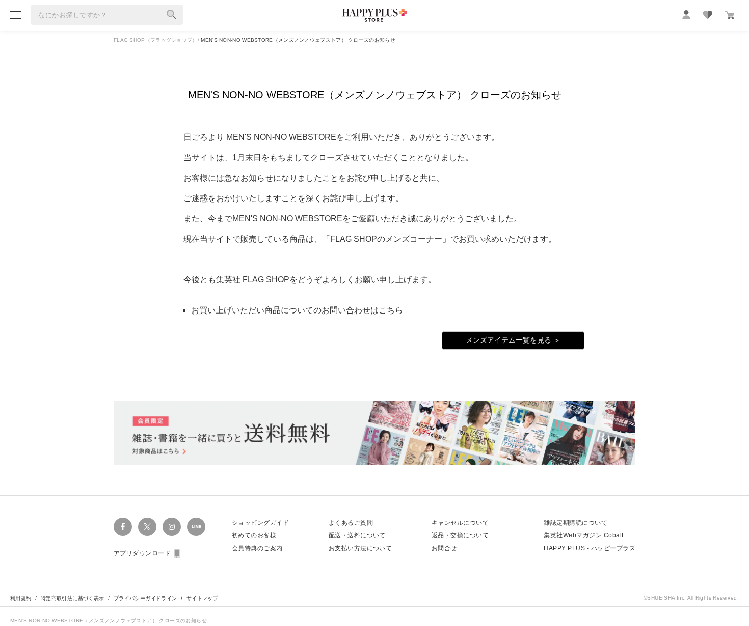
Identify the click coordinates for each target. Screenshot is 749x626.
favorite (708, 15)
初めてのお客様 (254, 535)
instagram (172, 527)
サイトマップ (202, 598)
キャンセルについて (460, 522)
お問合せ (444, 548)
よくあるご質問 (351, 522)
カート (729, 15)
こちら (391, 310)
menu (16, 15)
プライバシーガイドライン (145, 598)
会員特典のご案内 (257, 548)
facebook (123, 527)
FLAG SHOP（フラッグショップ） (156, 40)
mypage (686, 15)
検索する (171, 14)
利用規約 (21, 598)
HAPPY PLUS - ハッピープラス (589, 548)
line (196, 527)
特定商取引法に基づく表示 (72, 598)
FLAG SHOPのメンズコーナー (386, 239)
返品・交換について (460, 535)
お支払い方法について (360, 548)
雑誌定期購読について (575, 522)
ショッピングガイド (260, 522)
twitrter (147, 527)
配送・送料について (357, 535)
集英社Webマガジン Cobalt (583, 535)
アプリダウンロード (142, 553)
